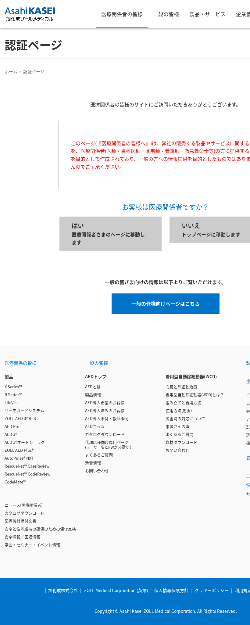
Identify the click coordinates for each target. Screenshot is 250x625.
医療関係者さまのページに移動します (108, 233)
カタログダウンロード (24, 513)
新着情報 (93, 462)
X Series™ (13, 387)
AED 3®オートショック (25, 442)
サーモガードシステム (24, 410)
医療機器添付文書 (20, 521)
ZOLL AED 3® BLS (20, 418)
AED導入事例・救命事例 (106, 418)
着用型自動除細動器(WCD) (191, 376)
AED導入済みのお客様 (104, 410)
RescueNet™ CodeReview (27, 474)
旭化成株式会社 (63, 590)
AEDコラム (95, 426)
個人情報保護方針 (171, 590)
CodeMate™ (15, 482)
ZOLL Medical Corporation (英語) (116, 590)
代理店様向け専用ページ (109, 444)
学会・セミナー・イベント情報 (32, 545)
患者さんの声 (177, 426)
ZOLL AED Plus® (19, 450)
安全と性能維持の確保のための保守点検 (40, 529)
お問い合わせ (97, 470)
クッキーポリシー (212, 590)
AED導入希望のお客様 (104, 402)
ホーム (11, 71)
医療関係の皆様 (21, 363)
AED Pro (12, 426)
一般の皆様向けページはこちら (165, 303)
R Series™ (13, 394)
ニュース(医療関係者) (23, 505)
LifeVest (12, 402)
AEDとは (93, 387)
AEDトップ (95, 376)
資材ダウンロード (181, 442)
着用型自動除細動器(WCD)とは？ (195, 394)
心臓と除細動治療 (181, 387)
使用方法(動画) (179, 410)
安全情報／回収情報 (22, 537)
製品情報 (93, 394)
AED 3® (11, 434)
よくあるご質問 (99, 455)
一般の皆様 (96, 363)
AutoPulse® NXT (19, 458)
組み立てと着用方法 (183, 402)
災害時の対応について (185, 418)
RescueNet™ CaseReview (27, 466)
